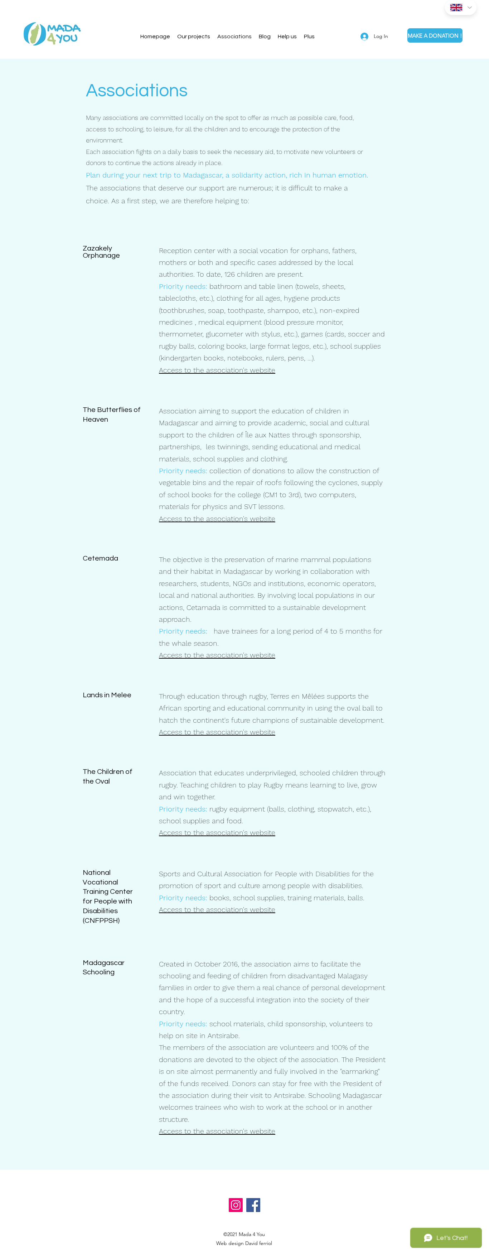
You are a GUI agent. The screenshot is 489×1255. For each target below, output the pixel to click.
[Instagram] (236, 1205)
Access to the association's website (217, 370)
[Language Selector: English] (460, 7)
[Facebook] (253, 1205)
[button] (287, 36)
